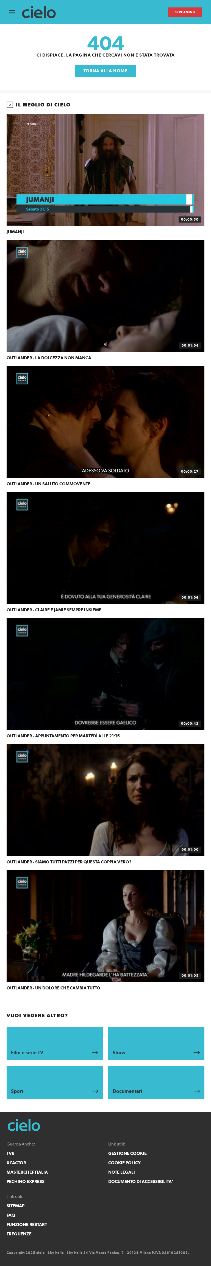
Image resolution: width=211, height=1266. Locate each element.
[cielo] (41, 12)
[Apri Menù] (15, 12)
